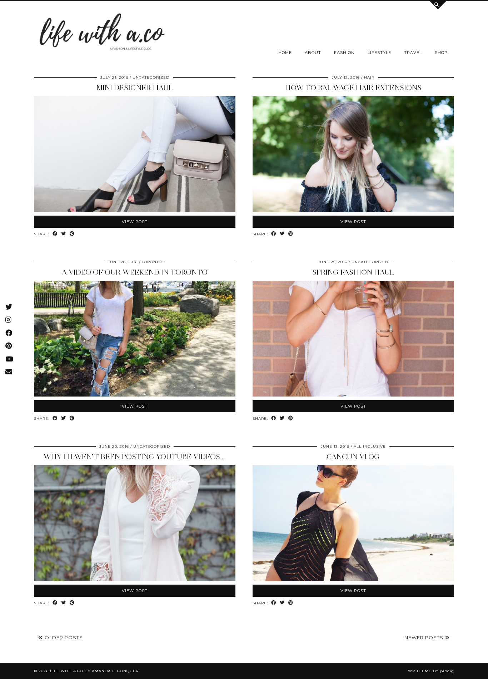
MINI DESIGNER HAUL (134, 87)
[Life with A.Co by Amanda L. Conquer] (101, 33)
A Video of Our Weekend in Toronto (135, 272)
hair (369, 77)
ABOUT (313, 52)
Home (285, 52)
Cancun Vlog (353, 456)
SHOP (441, 52)
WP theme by (431, 671)
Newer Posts (424, 637)
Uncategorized (151, 77)
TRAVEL (413, 52)
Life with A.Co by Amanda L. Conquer (94, 671)
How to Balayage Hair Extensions (353, 87)
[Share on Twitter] (63, 234)
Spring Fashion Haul (353, 272)
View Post (135, 221)
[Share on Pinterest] (72, 234)
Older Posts (63, 637)
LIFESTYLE (379, 52)
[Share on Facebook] (55, 234)
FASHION (344, 52)
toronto (152, 262)
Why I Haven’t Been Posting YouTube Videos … (135, 456)
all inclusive (370, 446)
